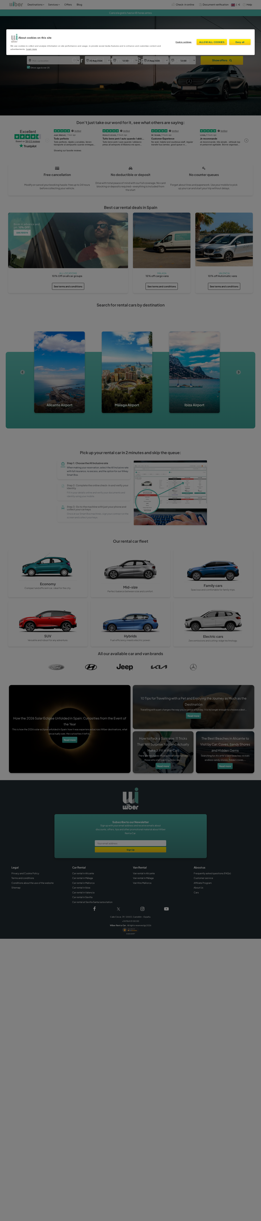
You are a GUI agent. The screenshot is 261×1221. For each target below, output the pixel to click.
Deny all (240, 42)
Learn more (31, 49)
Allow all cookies (211, 42)
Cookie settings (183, 42)
